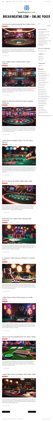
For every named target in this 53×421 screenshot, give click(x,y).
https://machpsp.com (41, 80)
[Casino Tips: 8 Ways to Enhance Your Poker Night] (19, 387)
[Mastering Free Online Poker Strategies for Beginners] (19, 233)
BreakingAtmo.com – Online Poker (26, 16)
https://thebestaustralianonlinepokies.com (45, 115)
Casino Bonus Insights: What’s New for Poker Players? (17, 141)
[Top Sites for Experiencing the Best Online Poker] (19, 37)
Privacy (21, 1)
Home (3, 1)
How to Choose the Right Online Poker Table (17, 181)
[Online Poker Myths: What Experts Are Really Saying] (19, 312)
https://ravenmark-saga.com (43, 98)
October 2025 (40, 56)
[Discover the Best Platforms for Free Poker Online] (19, 350)
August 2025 (40, 59)
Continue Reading (6, 55)
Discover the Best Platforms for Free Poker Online (19, 337)
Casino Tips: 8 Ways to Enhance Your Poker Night (19, 374)
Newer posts (31, 411)
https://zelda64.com (41, 105)
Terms (25, 1)
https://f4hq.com (41, 107)
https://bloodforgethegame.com (43, 75)
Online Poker (8, 1)
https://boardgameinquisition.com (44, 96)
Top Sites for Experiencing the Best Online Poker (18, 24)
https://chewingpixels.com (42, 100)
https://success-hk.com (42, 89)
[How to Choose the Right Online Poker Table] (19, 194)
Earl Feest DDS (11, 26)
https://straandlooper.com (42, 78)
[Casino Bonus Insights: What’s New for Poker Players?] (19, 155)
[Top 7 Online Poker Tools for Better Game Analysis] (19, 77)
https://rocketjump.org (42, 101)
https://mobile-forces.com (42, 94)
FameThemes (49, 418)
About (14, 1)
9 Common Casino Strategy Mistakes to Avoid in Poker (18, 259)
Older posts (6, 411)
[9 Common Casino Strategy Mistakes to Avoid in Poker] (19, 273)
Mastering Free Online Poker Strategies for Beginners (16, 219)
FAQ (17, 1)
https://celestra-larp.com (42, 92)
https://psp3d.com (41, 87)
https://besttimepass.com (42, 73)
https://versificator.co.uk (42, 76)
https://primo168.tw (41, 85)
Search (39, 23)
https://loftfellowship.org (42, 103)
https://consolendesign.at (42, 110)
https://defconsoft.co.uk (42, 91)
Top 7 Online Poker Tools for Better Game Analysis (16, 63)
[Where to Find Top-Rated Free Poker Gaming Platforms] (19, 116)
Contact (30, 1)
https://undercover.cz (41, 109)
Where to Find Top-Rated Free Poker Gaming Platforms (17, 102)
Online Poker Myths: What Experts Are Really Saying (17, 298)
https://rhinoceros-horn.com (43, 112)
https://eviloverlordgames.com (43, 82)
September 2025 (41, 58)
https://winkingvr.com (41, 71)
